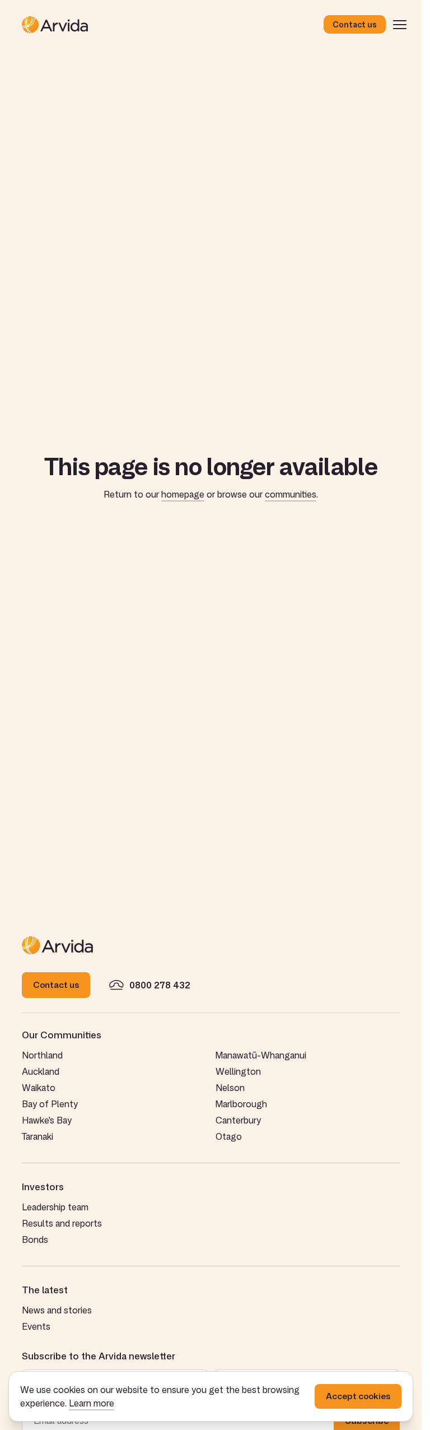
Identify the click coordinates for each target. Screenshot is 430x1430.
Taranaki (37, 1136)
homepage (182, 494)
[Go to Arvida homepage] (173, 24)
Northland (42, 1055)
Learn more (91, 1403)
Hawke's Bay (47, 1120)
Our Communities (61, 1034)
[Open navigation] (399, 25)
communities (290, 494)
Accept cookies (358, 1396)
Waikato (38, 1087)
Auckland (40, 1071)
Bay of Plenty (50, 1104)
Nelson (230, 1087)
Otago (229, 1136)
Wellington (238, 1071)
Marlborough (241, 1104)
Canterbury (238, 1120)
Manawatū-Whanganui (261, 1055)
